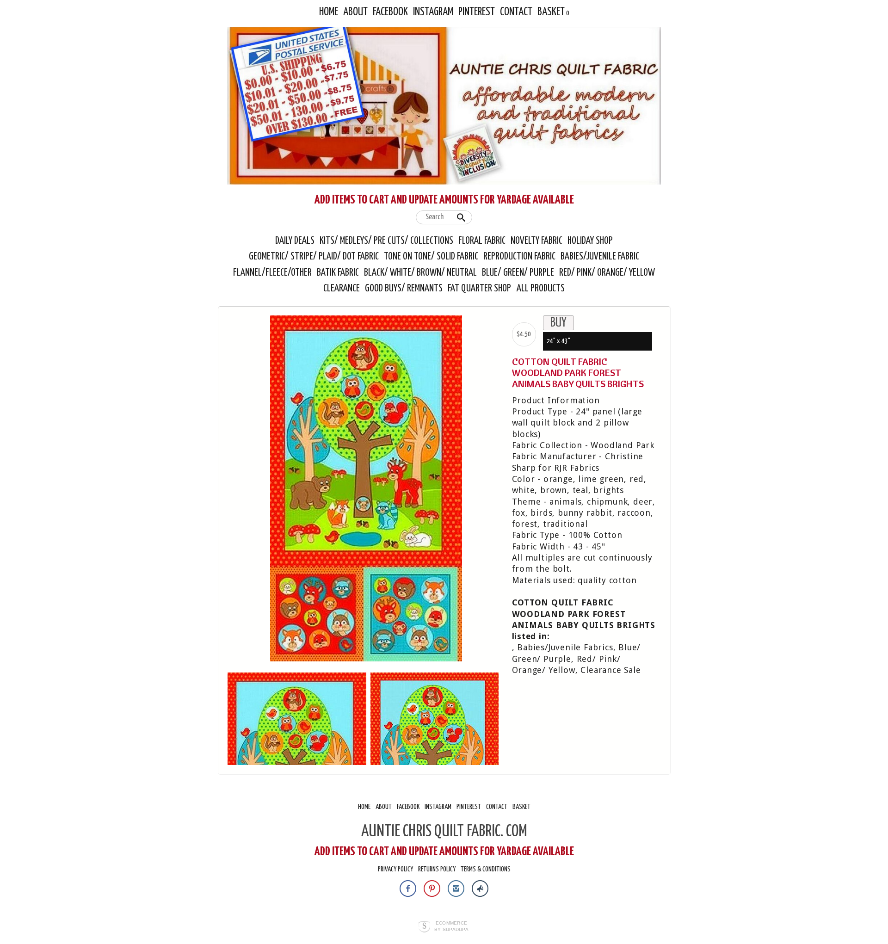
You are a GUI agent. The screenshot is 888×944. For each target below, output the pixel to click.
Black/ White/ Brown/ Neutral (420, 273)
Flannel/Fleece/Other (272, 273)
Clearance (341, 289)
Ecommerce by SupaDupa (451, 926)
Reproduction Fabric (519, 257)
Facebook (390, 12)
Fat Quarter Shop (480, 289)
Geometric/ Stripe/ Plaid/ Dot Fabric (314, 257)
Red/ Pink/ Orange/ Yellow (607, 273)
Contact (516, 12)
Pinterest (476, 12)
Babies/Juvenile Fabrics (565, 647)
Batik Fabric (338, 273)
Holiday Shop (590, 241)
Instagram (433, 12)
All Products (541, 289)
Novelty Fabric (536, 241)
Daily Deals (294, 241)
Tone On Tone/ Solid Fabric (431, 257)
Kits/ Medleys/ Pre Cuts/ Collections (386, 241)
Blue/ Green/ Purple (518, 273)
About (355, 12)
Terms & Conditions (486, 869)
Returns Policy (437, 869)
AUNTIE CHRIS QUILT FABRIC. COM (444, 831)
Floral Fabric (482, 241)
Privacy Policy (395, 869)
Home (328, 12)
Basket (551, 12)
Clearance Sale (610, 670)
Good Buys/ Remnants (404, 289)
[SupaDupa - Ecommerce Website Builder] (424, 927)
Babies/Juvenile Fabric (600, 257)
